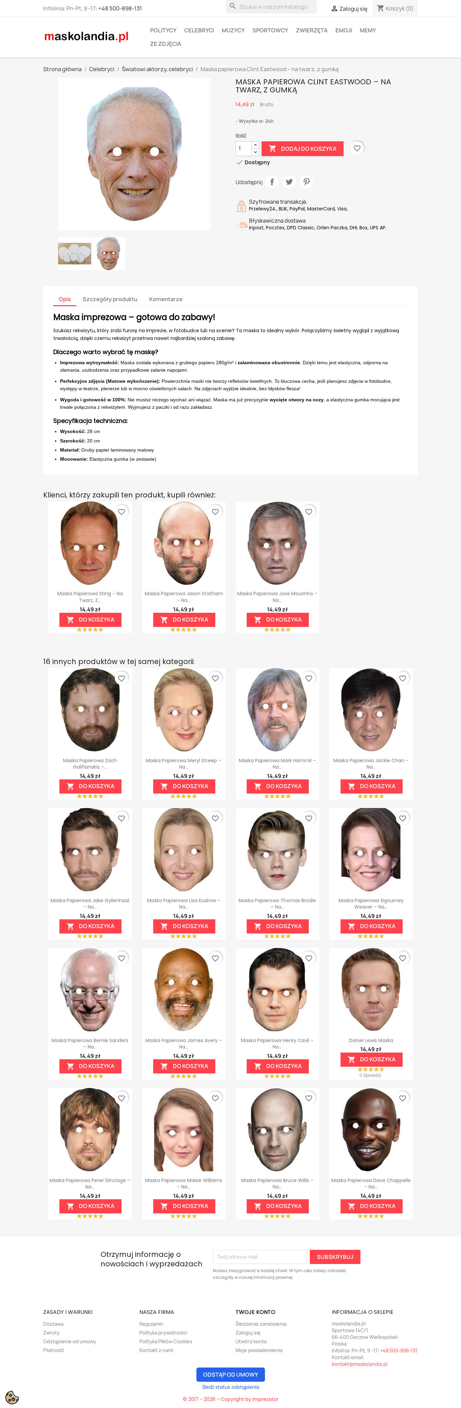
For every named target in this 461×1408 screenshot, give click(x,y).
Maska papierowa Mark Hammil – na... (277, 764)
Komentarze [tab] (166, 299)
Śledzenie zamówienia (261, 1324)
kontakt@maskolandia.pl (359, 1364)
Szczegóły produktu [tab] (110, 299)
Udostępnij (272, 182)
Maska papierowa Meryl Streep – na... (183, 764)
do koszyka (90, 620)
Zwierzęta (312, 30)
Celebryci (199, 30)
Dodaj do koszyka (302, 148)
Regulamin (151, 1324)
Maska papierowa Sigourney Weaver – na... (371, 904)
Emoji (343, 30)
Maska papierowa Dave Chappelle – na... (371, 1183)
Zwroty (51, 1332)
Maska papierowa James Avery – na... (183, 1044)
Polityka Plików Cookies (165, 1341)
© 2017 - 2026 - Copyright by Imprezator (230, 1399)
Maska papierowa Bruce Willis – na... (277, 1183)
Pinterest (306, 182)
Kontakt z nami (156, 1350)
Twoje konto (255, 1312)
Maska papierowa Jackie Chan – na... (371, 764)
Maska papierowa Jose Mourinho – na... (277, 597)
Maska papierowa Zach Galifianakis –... (90, 764)
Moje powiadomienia (259, 1350)
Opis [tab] (65, 299)
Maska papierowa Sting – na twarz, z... (90, 597)
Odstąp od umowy (230, 1374)
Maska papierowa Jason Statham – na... (184, 597)
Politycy (163, 30)
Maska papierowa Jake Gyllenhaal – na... (90, 904)
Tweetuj (289, 182)
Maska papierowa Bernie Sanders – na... (90, 1044)
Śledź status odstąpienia (230, 1387)
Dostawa (53, 1324)
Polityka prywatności (163, 1332)
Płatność (53, 1350)
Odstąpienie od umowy (69, 1341)
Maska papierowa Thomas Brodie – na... (277, 904)
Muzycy (233, 30)
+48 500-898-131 (120, 8)
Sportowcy (270, 30)
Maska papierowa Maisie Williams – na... (183, 1183)
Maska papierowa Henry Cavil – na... (277, 1044)
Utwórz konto (251, 1341)
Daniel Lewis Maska (371, 1040)
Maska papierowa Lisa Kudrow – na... (183, 904)
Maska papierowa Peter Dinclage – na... (90, 1183)
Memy (368, 30)
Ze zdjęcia (165, 44)
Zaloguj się (248, 1332)
